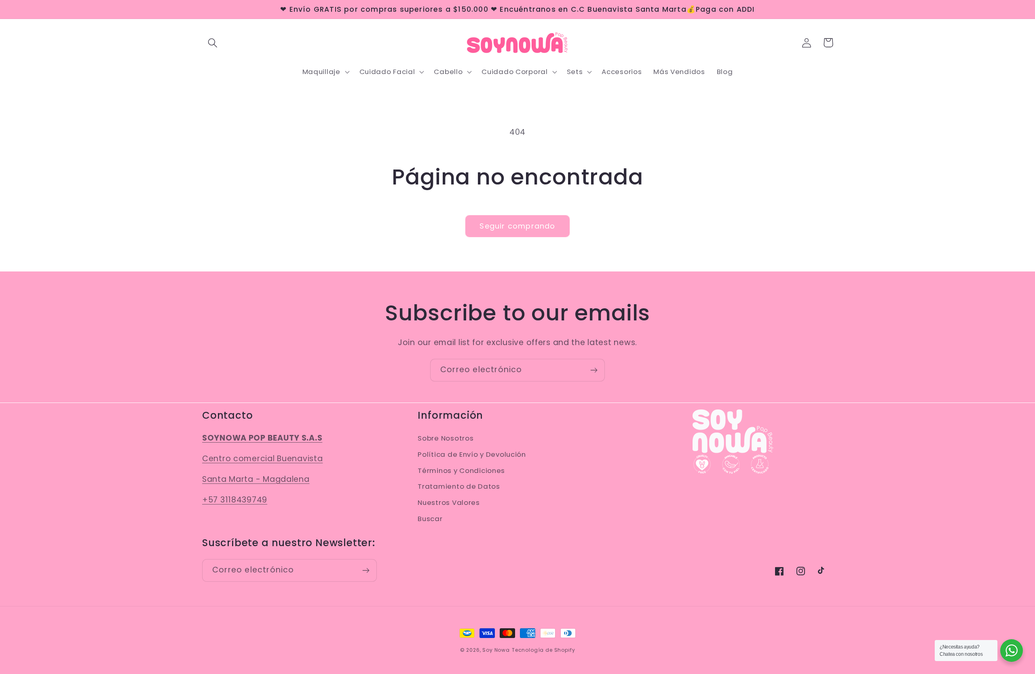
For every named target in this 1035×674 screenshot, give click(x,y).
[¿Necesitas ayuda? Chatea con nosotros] (1011, 650)
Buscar (430, 519)
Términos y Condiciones (461, 470)
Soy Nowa (496, 649)
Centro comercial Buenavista (262, 458)
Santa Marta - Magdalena (256, 479)
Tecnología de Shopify (543, 649)
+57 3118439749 (234, 499)
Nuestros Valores (449, 502)
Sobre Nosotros (445, 438)
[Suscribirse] (593, 370)
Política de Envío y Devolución (472, 454)
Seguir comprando (517, 226)
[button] (213, 42)
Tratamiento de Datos (459, 486)
